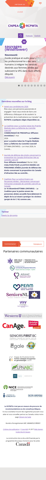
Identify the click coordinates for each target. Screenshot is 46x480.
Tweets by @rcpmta (9, 215)
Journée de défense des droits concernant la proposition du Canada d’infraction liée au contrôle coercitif (22, 157)
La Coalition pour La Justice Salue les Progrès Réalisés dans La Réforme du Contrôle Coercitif (22, 128)
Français (29, 35)
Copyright (24, 429)
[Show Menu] (40, 3)
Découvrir (10, 77)
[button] (38, 60)
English (37, 35)
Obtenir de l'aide (20, 8)
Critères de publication (11, 429)
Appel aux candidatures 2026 (16, 106)
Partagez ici (37, 244)
